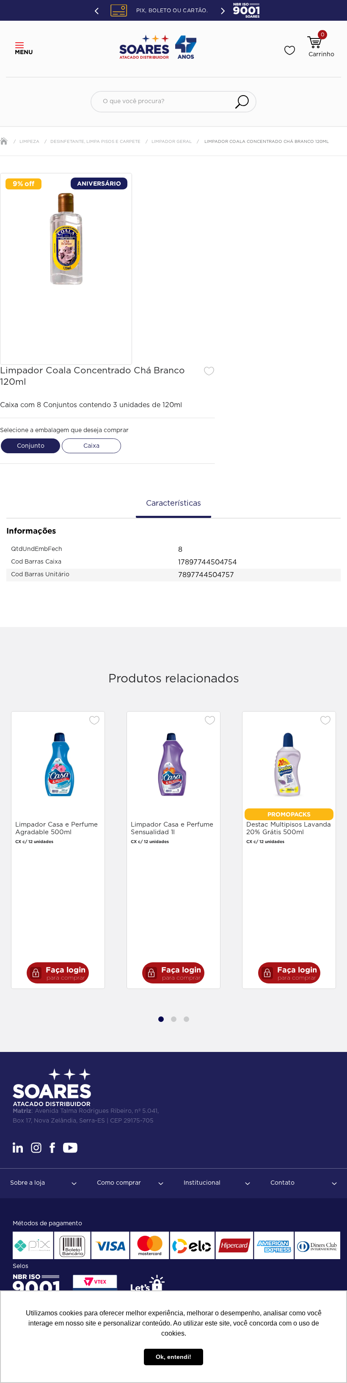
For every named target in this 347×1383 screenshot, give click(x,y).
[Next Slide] (222, 10)
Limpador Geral (171, 142)
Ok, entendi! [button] (173, 1356)
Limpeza (29, 142)
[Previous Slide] (97, 10)
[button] (22, 45)
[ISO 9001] (36, 1287)
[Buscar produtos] (242, 102)
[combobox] (173, 101)
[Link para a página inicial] (4, 141)
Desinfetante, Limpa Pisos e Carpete (95, 142)
